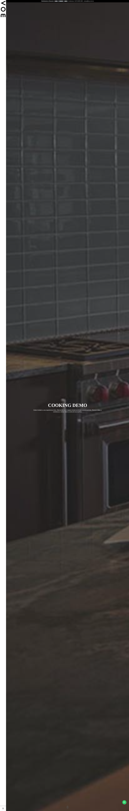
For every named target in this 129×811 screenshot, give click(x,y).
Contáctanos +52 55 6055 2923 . (76, 1)
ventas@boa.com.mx (89, 1)
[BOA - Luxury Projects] (3, 8)
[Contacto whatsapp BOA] (124, 802)
